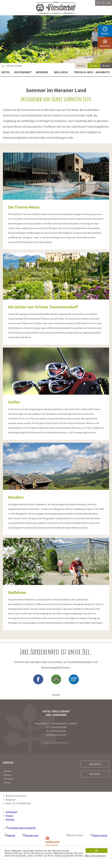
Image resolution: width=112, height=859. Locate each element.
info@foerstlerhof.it (56, 734)
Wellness (61, 72)
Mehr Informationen (95, 855)
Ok (96, 850)
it (103, 2)
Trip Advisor (56, 679)
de (98, 2)
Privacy (9, 815)
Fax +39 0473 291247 (56, 731)
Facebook (38, 679)
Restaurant (23, 72)
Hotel (5, 72)
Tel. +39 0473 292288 (56, 727)
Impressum (11, 811)
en (109, 2)
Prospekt (8, 778)
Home (56, 694)
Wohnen (42, 72)
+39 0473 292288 (11, 65)
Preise (7, 782)
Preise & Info (83, 72)
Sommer (105, 46)
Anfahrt (81, 65)
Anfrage (94, 65)
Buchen (106, 65)
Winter (105, 33)
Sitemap (10, 819)
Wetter (7, 774)
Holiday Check (74, 679)
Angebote (103, 72)
